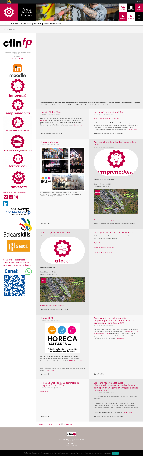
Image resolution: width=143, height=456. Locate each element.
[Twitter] (6, 197)
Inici (4, 29)
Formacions (14, 23)
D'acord (115, 453)
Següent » (69, 424)
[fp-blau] (17, 211)
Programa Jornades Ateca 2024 (55, 232)
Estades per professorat (52, 23)
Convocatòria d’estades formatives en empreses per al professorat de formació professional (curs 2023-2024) (114, 320)
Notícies (57, 133)
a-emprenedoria (127, 224)
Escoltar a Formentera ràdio (103, 252)
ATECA (64, 309)
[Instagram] (16, 197)
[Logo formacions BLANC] (17, 160)
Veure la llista (44, 391)
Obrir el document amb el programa (106, 220)
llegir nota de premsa (101, 243)
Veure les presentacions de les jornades (107, 118)
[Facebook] (11, 197)
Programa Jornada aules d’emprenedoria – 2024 (115, 143)
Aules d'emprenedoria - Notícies (105, 133)
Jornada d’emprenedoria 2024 (108, 112)
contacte (20, 58)
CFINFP (5, 23)
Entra (140, 1)
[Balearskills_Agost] (17, 227)
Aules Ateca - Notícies (48, 133)
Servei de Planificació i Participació (27, 12)
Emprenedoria (26, 23)
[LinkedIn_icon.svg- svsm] (5, 204)
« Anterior (41, 424)
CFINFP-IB (9, 12)
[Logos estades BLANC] (17, 125)
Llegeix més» (78, 125)
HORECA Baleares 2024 (75, 361)
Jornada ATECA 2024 (50, 112)
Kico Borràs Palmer (47, 114)
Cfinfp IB (43, 120)
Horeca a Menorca (49, 142)
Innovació (37, 23)
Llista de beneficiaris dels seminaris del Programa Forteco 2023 (59, 384)
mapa (14, 58)
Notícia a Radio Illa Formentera (104, 248)
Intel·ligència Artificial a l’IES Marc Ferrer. (114, 232)
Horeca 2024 (46, 318)
